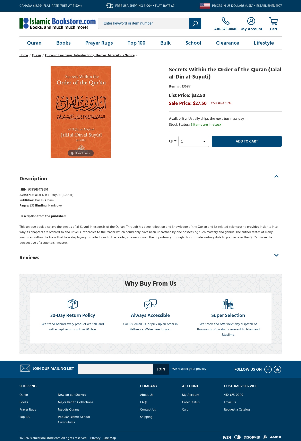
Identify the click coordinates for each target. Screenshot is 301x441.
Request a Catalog (237, 409)
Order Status (191, 402)
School (193, 43)
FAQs (143, 402)
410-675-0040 (233, 394)
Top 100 (136, 43)
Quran (34, 43)
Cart (185, 409)
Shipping (146, 417)
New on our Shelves (72, 394)
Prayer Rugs (99, 43)
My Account (190, 394)
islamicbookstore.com (57, 23)
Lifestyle (264, 43)
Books (63, 43)
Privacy (95, 438)
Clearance (227, 43)
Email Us (230, 402)
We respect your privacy (189, 368)
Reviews (29, 257)
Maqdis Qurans (68, 409)
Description (33, 178)
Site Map (109, 438)
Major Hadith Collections (75, 402)
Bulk (165, 43)
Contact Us (148, 409)
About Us (146, 394)
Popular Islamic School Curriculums (74, 419)
